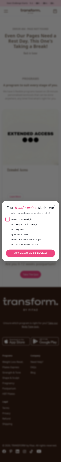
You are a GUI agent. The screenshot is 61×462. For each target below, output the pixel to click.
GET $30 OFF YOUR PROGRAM (30, 253)
